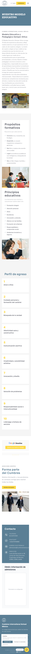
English (14, 3)
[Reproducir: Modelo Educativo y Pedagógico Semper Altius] (15, 100)
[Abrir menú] (28, 3)
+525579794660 (14, 541)
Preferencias (5, 644)
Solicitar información (9, 487)
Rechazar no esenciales (19, 641)
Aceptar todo (7, 641)
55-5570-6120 (13, 536)
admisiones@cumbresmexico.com (19, 547)
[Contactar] (26, 649)
